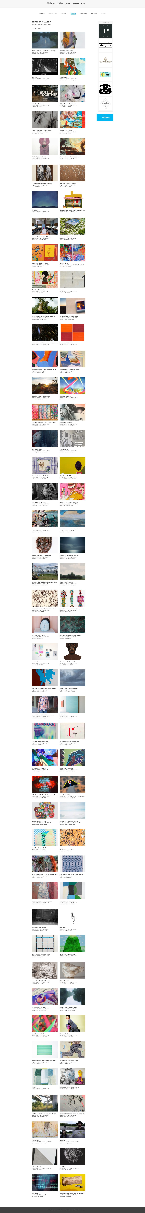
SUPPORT (75, 4)
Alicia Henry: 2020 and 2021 (67, 662)
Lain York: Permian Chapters (68, 183)
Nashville (73, 13)
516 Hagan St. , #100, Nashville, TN (76, 264)
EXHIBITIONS (51, 4)
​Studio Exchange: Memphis (67, 954)
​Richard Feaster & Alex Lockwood (69, 1087)
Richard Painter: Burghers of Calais (42, 183)
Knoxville (94, 13)
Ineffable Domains (37, 1166)
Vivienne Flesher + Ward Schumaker (42, 901)
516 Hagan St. (43, 371)
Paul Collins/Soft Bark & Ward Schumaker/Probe (73, 1193)
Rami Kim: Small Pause (38, 635)
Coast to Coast (36, 662)
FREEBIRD (63, 1140)
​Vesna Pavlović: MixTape (39, 927)
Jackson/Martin (53, 13)
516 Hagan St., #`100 (72, 504)
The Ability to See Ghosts (39, 157)
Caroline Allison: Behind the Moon (69, 555)
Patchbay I (35, 1193)
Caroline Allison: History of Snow (69, 821)
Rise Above (35, 210)
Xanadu (62, 848)
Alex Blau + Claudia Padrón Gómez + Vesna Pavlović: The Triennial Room (52, 422)
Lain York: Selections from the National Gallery (45, 688)
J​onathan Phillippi (37, 449)
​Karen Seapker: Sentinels (39, 1007)
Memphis (42, 13)
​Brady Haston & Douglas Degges (69, 1060)
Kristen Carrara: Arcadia (66, 130)
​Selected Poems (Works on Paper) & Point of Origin (46, 1060)
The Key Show (64, 263)
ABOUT (67, 4)
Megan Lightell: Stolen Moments (69, 688)
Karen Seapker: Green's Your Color (69, 369)
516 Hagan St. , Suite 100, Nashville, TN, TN (78, 796)
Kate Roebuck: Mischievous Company (70, 635)
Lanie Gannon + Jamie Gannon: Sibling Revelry (73, 210)
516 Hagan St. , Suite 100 (73, 769)
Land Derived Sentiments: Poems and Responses (74, 874)
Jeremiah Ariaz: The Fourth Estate (41, 236)
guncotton (63, 927)
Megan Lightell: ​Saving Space (68, 1007)
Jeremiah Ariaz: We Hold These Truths (42, 715)
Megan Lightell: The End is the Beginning (44, 50)
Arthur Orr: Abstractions (66, 768)
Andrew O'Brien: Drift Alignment (69, 316)
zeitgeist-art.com (36, 24)
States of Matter (64, 980)
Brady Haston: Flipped (66, 794)
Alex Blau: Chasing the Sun (39, 848)
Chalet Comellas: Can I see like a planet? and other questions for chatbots (53, 343)
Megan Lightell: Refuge (66, 582)
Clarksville (64, 13)
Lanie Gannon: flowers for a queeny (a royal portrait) (75, 608)
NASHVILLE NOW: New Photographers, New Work (46, 794)
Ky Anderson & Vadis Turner (68, 901)
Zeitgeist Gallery (35, 52)
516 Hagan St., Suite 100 (45, 1141)
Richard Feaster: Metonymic (68, 104)
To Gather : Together (37, 104)
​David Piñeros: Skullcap (38, 502)
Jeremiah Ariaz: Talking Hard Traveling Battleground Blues (48, 582)
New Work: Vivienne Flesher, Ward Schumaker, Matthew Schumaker (79, 529)
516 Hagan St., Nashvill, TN (74, 822)
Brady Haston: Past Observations (69, 741)
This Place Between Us (38, 289)
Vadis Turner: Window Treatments (41, 555)
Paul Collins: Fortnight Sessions (41, 980)
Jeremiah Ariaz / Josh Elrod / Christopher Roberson (74, 1113)
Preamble (34, 77)
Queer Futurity (64, 449)
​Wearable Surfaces (65, 1034)
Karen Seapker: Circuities (39, 768)
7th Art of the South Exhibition (40, 476)
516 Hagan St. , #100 (46, 24)
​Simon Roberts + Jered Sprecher (41, 954)
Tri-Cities (103, 13)
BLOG (83, 4)
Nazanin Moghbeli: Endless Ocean (41, 130)
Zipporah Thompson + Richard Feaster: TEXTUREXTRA (47, 874)
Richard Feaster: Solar (66, 422)
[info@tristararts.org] (119, 3)
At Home (34, 1087)
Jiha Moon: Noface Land (39, 821)
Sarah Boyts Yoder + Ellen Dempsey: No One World (46, 369)
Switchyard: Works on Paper (40, 263)
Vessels (62, 289)
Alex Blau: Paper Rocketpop (40, 741)
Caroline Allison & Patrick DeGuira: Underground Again (47, 1113)
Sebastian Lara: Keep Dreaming (69, 502)
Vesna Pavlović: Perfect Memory (41, 396)
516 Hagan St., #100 (44, 52)
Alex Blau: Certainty (65, 396)
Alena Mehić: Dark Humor (67, 476)
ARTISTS (60, 4)
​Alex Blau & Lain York (38, 1034)
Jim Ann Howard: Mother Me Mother (70, 157)
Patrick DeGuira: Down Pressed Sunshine (43, 316)
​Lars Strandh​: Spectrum (66, 343)
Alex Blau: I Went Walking (67, 50)
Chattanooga (83, 13)
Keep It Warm (35, 1140)
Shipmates (35, 529)
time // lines (63, 1166)
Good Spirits (63, 77)
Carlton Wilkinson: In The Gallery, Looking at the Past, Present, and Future (53, 608)
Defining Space (64, 715)
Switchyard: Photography (67, 236)
